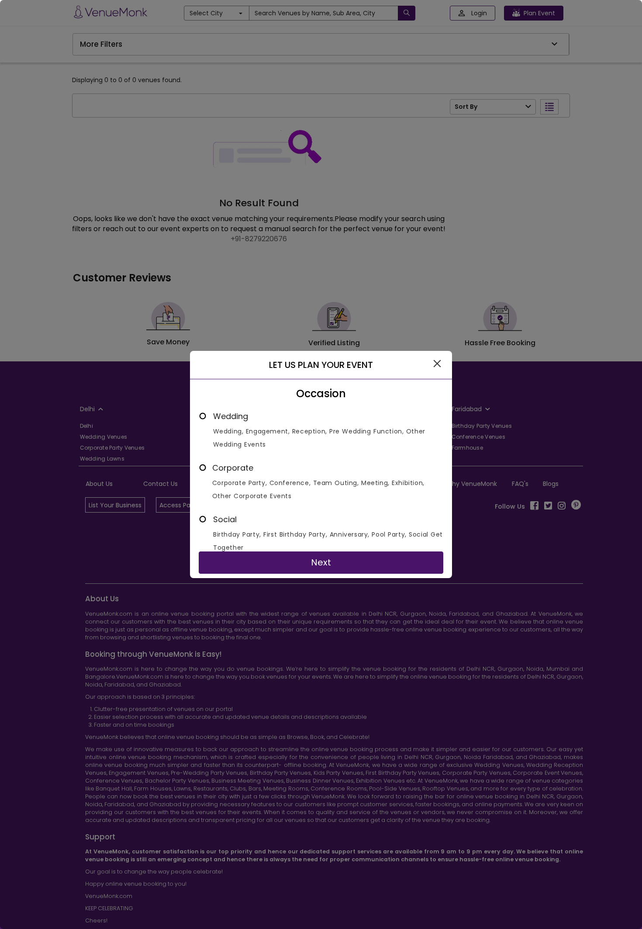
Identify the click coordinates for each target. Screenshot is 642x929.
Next (321, 562)
